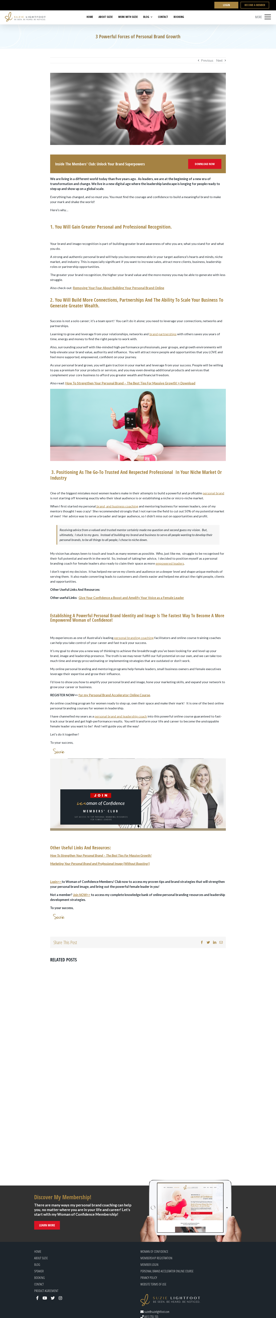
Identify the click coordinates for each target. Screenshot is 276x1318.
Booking (39, 1278)
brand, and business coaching (117, 506)
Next (219, 60)
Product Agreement (46, 1291)
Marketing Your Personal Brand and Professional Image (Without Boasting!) (100, 863)
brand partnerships (162, 334)
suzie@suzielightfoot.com (156, 1312)
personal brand (213, 493)
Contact (39, 1284)
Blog (37, 1264)
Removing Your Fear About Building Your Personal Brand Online (118, 288)
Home (37, 1251)
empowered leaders (170, 563)
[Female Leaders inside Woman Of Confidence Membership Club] (138, 795)
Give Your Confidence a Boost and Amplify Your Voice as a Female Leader (131, 598)
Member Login (149, 1264)
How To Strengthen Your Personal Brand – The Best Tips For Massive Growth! (101, 855)
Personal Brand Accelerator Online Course (166, 1271)
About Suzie (41, 1258)
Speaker (39, 1271)
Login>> (56, 882)
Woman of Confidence (154, 1251)
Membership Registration (156, 1258)
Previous (207, 60)
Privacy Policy (148, 1278)
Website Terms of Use (153, 1284)
